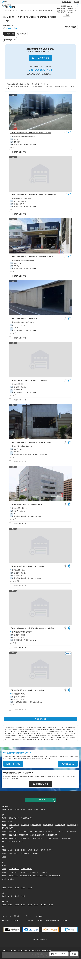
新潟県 (4, 850)
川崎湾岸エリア (26, 838)
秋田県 (30, 809)
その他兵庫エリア (54, 876)
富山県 (10, 850)
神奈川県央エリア (54, 838)
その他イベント (28, 916)
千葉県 (4, 831)
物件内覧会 (17, 916)
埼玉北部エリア (14, 825)
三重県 (4, 857)
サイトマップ (30, 920)
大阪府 (4, 872)
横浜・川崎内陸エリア (40, 838)
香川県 (10, 896)
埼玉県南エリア (71, 825)
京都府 (4, 869)
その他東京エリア (51, 835)
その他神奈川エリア (17, 841)
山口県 (30, 888)
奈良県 (4, 879)
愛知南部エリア (38, 853)
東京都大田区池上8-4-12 (19, 508)
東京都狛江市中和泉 (18, 694)
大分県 (30, 905)
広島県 (23, 888)
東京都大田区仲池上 (18, 570)
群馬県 (10, 821)
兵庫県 (4, 876)
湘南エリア (5, 841)
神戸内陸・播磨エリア (40, 876)
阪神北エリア (13, 876)
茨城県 (4, 818)
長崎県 (17, 905)
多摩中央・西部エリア (37, 835)
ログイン (76, 2)
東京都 (4, 835)
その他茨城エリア (26, 818)
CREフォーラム (6, 916)
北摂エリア (45, 872)
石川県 (17, 850)
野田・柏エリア (39, 831)
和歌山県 (11, 879)
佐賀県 (10, 905)
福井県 (23, 850)
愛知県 (4, 853)
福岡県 (4, 905)
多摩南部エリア (23, 835)
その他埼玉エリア (7, 828)
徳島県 (4, 896)
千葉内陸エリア (51, 831)
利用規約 (40, 920)
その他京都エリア (26, 869)
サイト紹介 (5, 920)
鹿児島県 (43, 905)
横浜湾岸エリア (14, 838)
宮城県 (23, 809)
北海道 (4, 809)
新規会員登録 (66, 2)
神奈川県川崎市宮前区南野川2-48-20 (23, 136)
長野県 (36, 850)
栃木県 (4, 821)
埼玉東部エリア (60, 825)
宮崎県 (36, 905)
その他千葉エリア (72, 831)
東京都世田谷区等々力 (19, 384)
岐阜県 (43, 850)
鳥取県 (4, 888)
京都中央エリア (14, 869)
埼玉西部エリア (36, 825)
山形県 (36, 809)
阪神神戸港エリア (25, 876)
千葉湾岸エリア (14, 831)
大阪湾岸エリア (14, 872)
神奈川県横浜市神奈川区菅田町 (22, 632)
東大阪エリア (25, 872)
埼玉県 (4, 825)
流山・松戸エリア (26, 831)
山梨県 (30, 850)
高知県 (23, 896)
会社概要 (64, 920)
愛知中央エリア (26, 853)
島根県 (10, 888)
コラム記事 (39, 916)
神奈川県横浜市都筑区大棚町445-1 (23, 322)
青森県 (10, 809)
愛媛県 (17, 896)
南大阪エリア (36, 872)
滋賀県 (4, 865)
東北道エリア (25, 825)
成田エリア (61, 831)
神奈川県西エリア (67, 838)
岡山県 (17, 888)
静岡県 (49, 850)
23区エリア (12, 835)
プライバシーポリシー (52, 920)
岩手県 (17, 809)
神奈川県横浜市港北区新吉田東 (22, 198)
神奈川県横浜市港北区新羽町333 (22, 446)
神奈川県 (4, 838)
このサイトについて (17, 920)
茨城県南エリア (14, 818)
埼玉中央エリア (48, 825)
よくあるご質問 (40, 799)
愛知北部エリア (14, 853)
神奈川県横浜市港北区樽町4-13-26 (23, 260)
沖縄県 (51, 905)
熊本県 (23, 905)
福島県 (43, 809)
